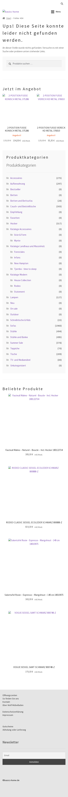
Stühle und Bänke (19, 337)
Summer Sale (16, 342)
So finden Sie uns (11, 698)
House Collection (22, 280)
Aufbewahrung (17, 183)
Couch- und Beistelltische (23, 206)
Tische (13, 354)
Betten (14, 195)
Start (8, 18)
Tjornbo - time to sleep (25, 268)
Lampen (14, 297)
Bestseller (15, 189)
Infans (17, 257)
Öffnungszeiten (10, 695)
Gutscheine (8, 726)
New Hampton (21, 263)
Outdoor (14, 314)
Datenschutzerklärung (13, 711)
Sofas (13, 325)
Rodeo (17, 285)
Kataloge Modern (18, 274)
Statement (19, 291)
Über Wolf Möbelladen (13, 705)
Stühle (13, 331)
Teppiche (14, 348)
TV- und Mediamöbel (20, 359)
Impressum (8, 715)
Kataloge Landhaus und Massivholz (27, 246)
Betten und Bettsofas (21, 200)
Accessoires (16, 178)
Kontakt (6, 701)
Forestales (19, 251)
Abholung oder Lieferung (14, 729)
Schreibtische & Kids (20, 320)
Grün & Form (20, 234)
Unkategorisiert (18, 365)
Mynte (17, 240)
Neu (12, 302)
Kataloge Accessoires (20, 229)
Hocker (13, 223)
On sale (14, 308)
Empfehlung (16, 212)
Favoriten (15, 217)
